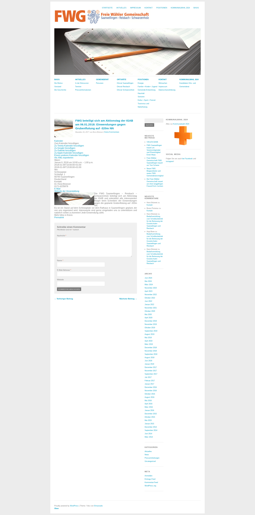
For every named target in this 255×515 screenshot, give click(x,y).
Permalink (59, 217)
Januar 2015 (149, 424)
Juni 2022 (148, 301)
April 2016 (148, 404)
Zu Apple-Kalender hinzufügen (68, 153)
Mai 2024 (148, 281)
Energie (141, 83)
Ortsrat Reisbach (123, 87)
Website (60, 279)
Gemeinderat (102, 80)
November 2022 (151, 295)
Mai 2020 (148, 314)
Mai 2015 (148, 420)
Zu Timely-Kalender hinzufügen (69, 146)
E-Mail (57, 189)
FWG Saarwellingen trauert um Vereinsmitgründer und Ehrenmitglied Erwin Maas (154, 150)
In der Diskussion (82, 83)
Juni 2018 (148, 361)
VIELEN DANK (152, 142)
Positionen (161, 8)
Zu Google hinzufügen (64, 148)
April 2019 (148, 341)
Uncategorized (150, 461)
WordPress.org (150, 486)
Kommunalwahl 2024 (180, 8)
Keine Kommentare (111, 132)
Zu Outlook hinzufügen (65, 150)
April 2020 (148, 318)
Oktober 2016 (150, 394)
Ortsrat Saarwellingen (125, 83)
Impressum (135, 8)
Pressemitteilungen (152, 458)
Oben (56, 508)
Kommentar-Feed (151, 482)
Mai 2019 (148, 338)
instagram (169, 161)
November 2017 (151, 371)
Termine (78, 87)
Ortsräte (121, 80)
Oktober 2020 (150, 311)
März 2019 (149, 344)
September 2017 (151, 374)
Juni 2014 (148, 434)
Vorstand (57, 87)
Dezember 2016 (151, 387)
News (147, 455)
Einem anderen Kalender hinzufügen (71, 155)
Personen (99, 83)
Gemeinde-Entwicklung (146, 90)
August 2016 (149, 397)
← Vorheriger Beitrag (63, 299)
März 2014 (149, 437)
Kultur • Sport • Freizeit (147, 100)
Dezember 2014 (151, 427)
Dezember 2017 (151, 367)
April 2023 (148, 291)
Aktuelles (121, 8)
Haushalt (141, 93)
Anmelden (148, 476)
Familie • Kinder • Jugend (147, 87)
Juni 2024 (148, 278)
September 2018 (151, 354)
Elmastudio (98, 506)
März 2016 (149, 407)
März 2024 (149, 285)
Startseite (107, 8)
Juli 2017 (148, 377)
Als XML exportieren (63, 158)
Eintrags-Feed (150, 479)
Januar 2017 (149, 384)
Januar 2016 (149, 410)
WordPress (74, 506)
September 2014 (151, 430)
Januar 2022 (149, 304)
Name (60, 260)
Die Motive (58, 83)
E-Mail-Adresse (64, 270)
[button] (66, 143)
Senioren (141, 97)
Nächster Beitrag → (128, 299)
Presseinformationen (83, 90)
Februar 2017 (150, 381)
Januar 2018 (149, 364)
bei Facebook (187, 159)
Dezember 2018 (151, 348)
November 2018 (151, 351)
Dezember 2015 (151, 414)
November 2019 (151, 324)
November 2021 (151, 308)
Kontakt (148, 8)
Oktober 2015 (150, 417)
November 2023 (151, 288)
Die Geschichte (60, 90)
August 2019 (149, 334)
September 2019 (151, 331)
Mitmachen (163, 83)
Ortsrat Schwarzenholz (125, 90)
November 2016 (151, 391)
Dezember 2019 (151, 321)
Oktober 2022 (150, 298)
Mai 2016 (148, 401)
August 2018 (149, 357)
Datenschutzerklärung (167, 90)
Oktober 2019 (150, 328)
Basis (196, 8)
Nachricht (61, 236)
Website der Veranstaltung (66, 191)
